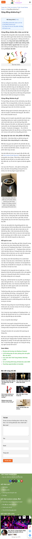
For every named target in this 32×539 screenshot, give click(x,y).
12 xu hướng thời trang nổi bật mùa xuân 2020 (16, 361)
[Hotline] (30, 527)
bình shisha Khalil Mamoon (10, 155)
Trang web (6, 452)
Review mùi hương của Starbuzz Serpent (15, 351)
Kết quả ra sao (6, 28)
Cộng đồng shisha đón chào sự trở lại (12, 22)
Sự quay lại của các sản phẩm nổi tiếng (12, 26)
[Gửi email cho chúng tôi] (16, 481)
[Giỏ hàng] (30, 2)
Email (4, 445)
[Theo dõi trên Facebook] (10, 481)
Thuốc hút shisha (11, 7)
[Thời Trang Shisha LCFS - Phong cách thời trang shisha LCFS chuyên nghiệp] (16, 2)
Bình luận (6, 425)
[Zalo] (30, 531)
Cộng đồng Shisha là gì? (8, 24)
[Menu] (3, 2)
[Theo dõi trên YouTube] (21, 481)
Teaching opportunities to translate (13, 364)
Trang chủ (3, 7)
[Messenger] (30, 535)
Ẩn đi (17, 19)
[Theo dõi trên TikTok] (13, 481)
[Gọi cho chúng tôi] (19, 481)
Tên (4, 438)
